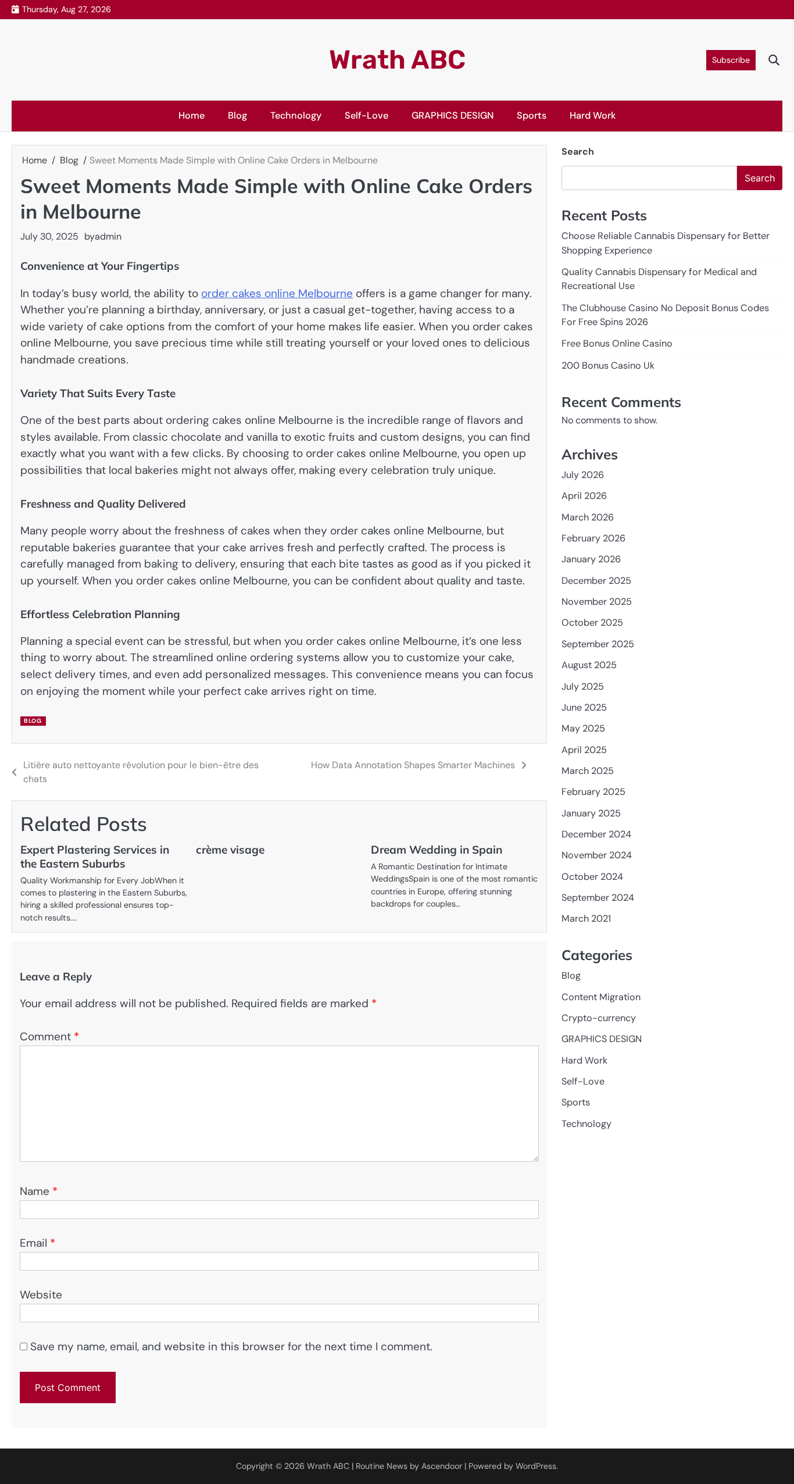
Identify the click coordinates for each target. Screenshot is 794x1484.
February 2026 (593, 538)
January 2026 (591, 559)
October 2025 (592, 622)
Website (41, 1294)
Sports (531, 115)
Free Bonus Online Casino (617, 343)
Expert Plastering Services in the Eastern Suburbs (94, 857)
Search (577, 151)
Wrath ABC (397, 59)
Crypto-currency (598, 1018)
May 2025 (583, 728)
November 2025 (596, 601)
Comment (49, 1036)
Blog (237, 115)
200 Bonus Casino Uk (607, 365)
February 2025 (593, 792)
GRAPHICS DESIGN (452, 115)
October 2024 (592, 877)
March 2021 (586, 918)
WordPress (536, 1466)
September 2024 (597, 897)
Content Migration (601, 997)
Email (37, 1243)
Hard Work (593, 115)
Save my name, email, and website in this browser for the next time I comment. (231, 1346)
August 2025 (589, 665)
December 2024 (596, 834)
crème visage (230, 850)
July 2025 (582, 686)
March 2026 (587, 517)
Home (191, 115)
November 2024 (596, 855)
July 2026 (582, 475)
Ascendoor (441, 1466)
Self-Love (366, 115)
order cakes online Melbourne (277, 293)
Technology (295, 115)
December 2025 (596, 581)
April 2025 (584, 749)
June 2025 (584, 707)
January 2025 (591, 813)
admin (108, 236)
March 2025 (587, 771)
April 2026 (584, 496)
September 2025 (597, 644)
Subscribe (731, 60)
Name (39, 1191)
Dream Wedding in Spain (436, 850)
